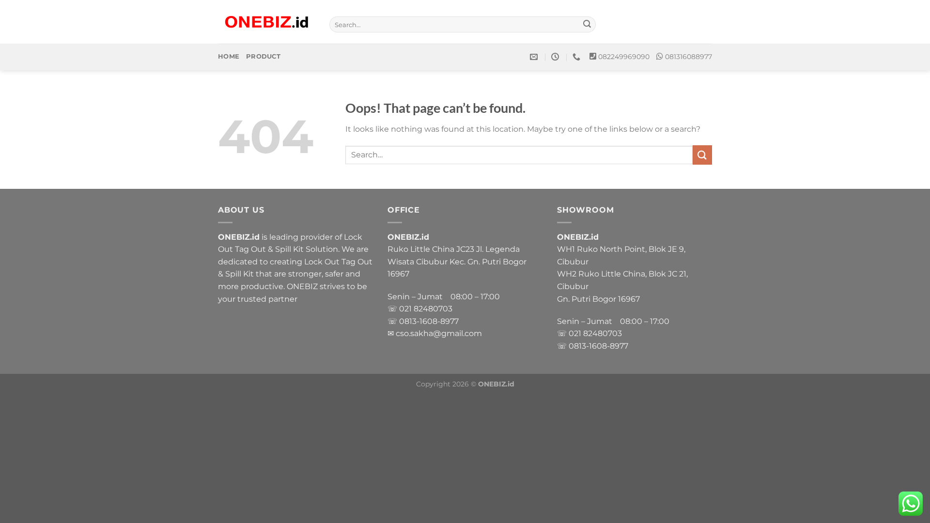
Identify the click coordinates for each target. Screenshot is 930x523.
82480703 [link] (433, 308)
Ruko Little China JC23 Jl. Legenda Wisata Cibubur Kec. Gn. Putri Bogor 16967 (457, 261)
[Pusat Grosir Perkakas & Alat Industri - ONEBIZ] (266, 22)
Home (228, 56)
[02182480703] (578, 56)
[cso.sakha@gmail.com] (535, 56)
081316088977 (688, 57)
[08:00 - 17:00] (556, 56)
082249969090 (624, 57)
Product (263, 56)
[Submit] (587, 24)
